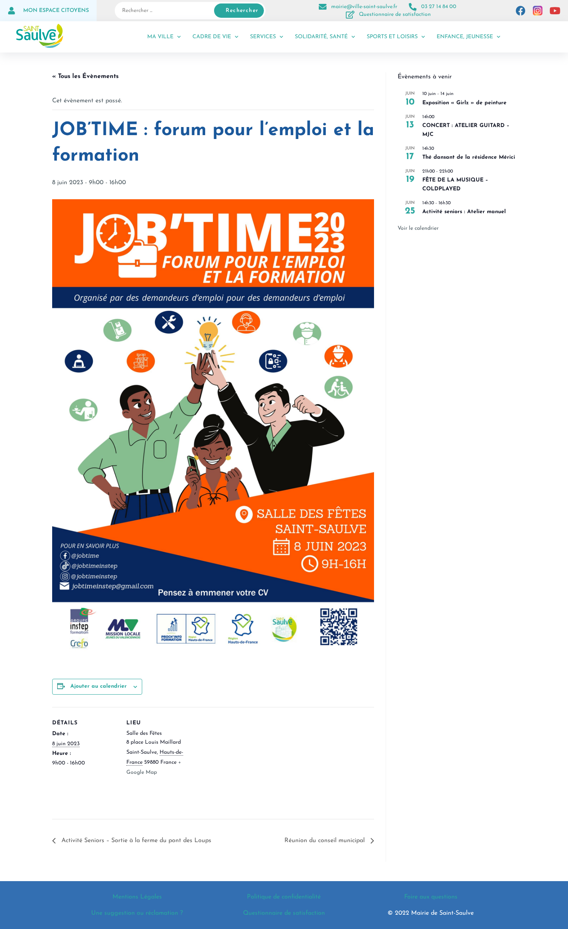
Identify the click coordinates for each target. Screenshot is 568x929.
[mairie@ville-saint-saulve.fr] (323, 7)
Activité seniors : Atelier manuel (464, 212)
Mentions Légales (137, 897)
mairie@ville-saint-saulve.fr (364, 7)
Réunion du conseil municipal (325, 840)
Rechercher (242, 11)
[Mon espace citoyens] (11, 11)
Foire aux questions (430, 897)
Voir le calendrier (418, 228)
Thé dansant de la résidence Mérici (468, 157)
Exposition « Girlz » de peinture (464, 103)
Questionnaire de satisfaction (395, 14)
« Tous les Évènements (85, 76)
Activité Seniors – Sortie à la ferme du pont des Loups (135, 840)
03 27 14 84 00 (438, 7)
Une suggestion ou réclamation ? (137, 913)
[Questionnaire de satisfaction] (350, 15)
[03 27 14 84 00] (413, 7)
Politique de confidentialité (284, 897)
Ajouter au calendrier (98, 686)
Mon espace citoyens (56, 11)
